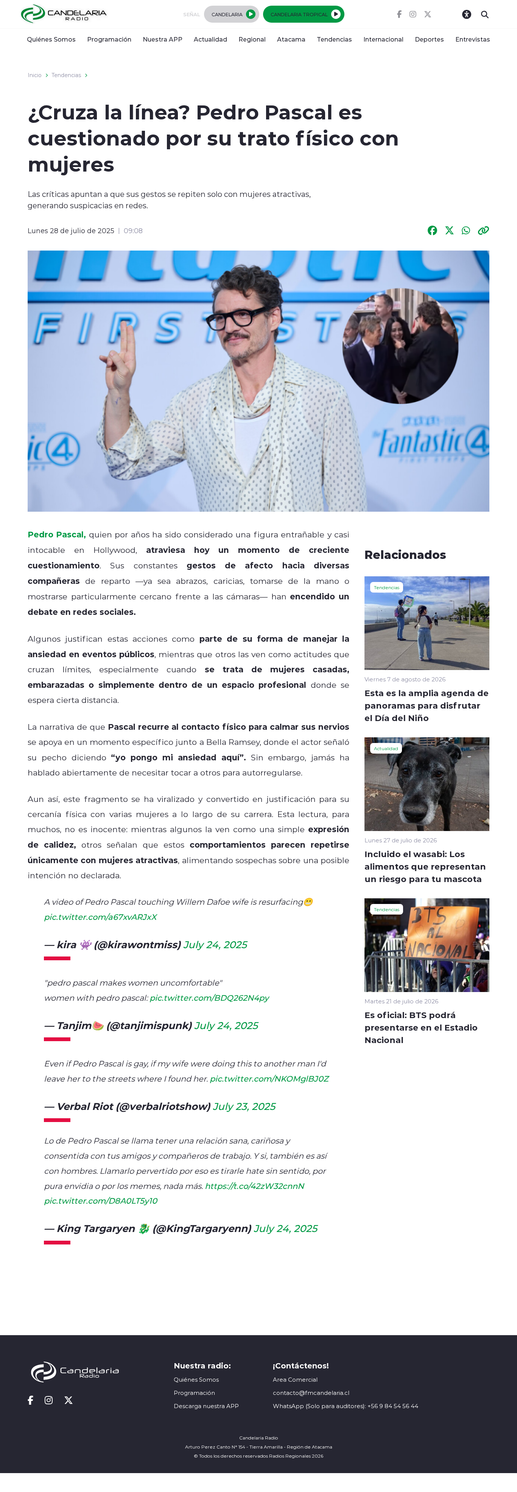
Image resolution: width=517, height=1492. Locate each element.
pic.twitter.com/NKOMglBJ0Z (269, 1078)
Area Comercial (295, 1379)
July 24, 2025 (215, 944)
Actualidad (210, 39)
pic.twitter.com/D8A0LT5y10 (100, 1200)
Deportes (429, 39)
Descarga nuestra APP (206, 1406)
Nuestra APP (162, 39)
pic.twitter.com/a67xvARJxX (100, 917)
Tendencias (334, 39)
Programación (109, 39)
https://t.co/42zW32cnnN (254, 1186)
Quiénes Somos (51, 39)
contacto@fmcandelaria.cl (311, 1393)
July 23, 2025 (244, 1106)
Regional (252, 39)
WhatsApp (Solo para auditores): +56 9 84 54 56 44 (345, 1406)
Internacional (383, 39)
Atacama (291, 39)
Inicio (35, 75)
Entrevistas (472, 39)
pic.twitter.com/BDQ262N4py (209, 997)
